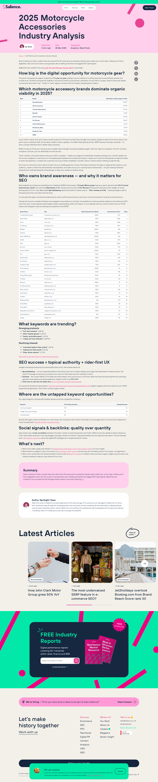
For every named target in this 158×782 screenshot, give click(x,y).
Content (84, 740)
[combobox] (60, 661)
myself (78, 454)
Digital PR (85, 736)
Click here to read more (32, 438)
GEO (82, 752)
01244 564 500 (126, 724)
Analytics (84, 744)
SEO (82, 725)
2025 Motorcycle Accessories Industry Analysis (41, 56)
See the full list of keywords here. (47, 422)
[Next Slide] (144, 563)
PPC (82, 728)
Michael (70, 454)
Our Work (105, 721)
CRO (82, 748)
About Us (104, 725)
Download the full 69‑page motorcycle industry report (71, 449)
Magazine (105, 732)
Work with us (28, 732)
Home (21, 56)
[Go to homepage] (12, 7)
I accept (120, 771)
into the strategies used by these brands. (66, 381)
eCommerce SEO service (67, 451)
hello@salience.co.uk (128, 721)
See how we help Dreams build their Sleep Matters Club (69, 386)
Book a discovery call (128, 727)
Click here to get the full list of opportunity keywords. (39, 356)
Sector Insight (107, 736)
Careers (105, 728)
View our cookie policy (94, 775)
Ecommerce (86, 721)
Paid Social (85, 732)
